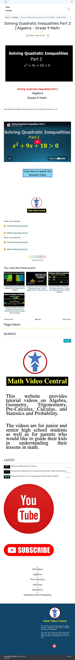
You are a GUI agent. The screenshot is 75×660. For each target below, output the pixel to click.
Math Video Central (21, 226)
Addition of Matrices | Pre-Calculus (24, 466)
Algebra (15, 17)
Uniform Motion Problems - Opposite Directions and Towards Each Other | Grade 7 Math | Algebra (15, 310)
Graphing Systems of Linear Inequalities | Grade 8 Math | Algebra (15, 288)
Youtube (9, 10)
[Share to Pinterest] (41, 256)
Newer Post (9, 319)
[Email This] (30, 256)
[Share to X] (34, 256)
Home (8, 7)
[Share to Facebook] (37, 256)
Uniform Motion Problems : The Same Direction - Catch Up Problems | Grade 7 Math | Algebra (59, 289)
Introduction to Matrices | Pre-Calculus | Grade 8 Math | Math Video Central (38, 471)
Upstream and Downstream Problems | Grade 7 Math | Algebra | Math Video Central (37, 288)
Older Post (66, 319)
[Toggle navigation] (5, 2)
